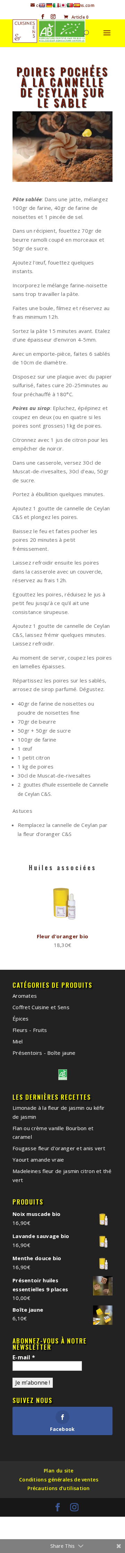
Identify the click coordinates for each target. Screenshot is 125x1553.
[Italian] (56, 5)
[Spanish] (77, 5)
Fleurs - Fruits (29, 1029)
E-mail (23, 1357)
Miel (17, 1041)
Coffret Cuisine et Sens (40, 1007)
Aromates (24, 995)
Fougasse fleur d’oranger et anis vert (58, 1148)
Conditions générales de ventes (58, 1479)
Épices (20, 1018)
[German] (49, 5)
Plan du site (59, 1470)
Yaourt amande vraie (38, 1159)
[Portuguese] (70, 5)
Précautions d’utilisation (58, 1488)
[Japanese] (63, 5)
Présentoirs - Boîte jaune (44, 1052)
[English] (42, 5)
